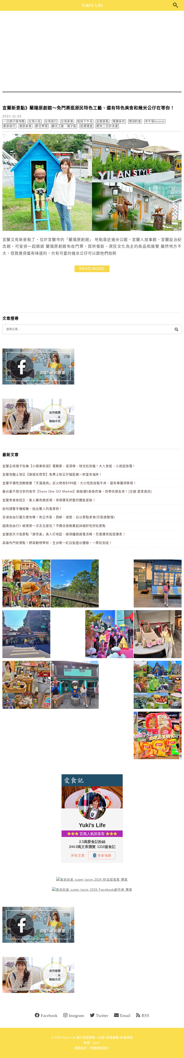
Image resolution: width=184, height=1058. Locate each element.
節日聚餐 (41, 126)
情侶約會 (135, 121)
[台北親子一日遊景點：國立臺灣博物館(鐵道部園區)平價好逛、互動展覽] (158, 584)
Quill (96, 1043)
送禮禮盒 (86, 126)
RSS (145, 1015)
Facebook (49, 1015)
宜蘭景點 (102, 121)
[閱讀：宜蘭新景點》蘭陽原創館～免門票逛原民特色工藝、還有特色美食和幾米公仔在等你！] (92, 230)
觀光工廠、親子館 (64, 126)
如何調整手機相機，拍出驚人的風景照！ (32, 509)
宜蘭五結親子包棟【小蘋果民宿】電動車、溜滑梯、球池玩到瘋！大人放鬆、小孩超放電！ (69, 466)
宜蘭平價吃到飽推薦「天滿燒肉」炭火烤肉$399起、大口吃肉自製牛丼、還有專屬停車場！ (69, 483)
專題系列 (119, 121)
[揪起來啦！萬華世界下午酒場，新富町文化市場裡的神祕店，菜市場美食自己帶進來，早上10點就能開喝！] (26, 685)
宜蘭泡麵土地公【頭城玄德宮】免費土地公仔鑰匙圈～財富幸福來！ (52, 474)
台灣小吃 (35, 121)
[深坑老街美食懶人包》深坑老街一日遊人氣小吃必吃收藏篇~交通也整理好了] (26, 584)
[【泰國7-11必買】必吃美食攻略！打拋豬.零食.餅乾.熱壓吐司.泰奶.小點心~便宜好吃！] (158, 736)
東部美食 (25, 126)
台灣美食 (67, 121)
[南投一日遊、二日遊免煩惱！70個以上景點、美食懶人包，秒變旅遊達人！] (158, 685)
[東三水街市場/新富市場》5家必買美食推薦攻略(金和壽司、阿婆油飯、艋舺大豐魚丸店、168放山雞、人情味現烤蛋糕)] (26, 635)
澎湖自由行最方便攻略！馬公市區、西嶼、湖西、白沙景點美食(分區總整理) (58, 517)
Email (125, 1015)
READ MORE (92, 269)
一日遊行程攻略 (14, 121)
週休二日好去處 (107, 126)
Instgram (76, 1015)
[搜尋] (176, 329)
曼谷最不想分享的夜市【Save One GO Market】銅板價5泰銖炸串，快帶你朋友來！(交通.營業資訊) (77, 491)
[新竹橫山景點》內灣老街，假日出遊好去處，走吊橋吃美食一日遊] (75, 685)
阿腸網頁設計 (99, 1048)
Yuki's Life (92, 5)
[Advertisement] (92, 51)
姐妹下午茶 (85, 121)
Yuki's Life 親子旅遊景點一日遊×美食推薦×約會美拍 (97, 1037)
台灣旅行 (51, 121)
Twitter (102, 1015)
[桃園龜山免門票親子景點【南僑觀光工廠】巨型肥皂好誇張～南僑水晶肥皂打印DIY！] (158, 635)
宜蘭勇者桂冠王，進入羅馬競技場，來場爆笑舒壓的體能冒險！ (49, 500)
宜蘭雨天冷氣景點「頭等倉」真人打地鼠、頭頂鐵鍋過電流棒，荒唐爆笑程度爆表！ (64, 534)
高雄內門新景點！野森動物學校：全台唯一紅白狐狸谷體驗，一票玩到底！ (57, 543)
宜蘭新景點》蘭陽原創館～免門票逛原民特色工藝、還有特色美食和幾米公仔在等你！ (88, 108)
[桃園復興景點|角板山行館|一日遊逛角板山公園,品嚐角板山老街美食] (75, 584)
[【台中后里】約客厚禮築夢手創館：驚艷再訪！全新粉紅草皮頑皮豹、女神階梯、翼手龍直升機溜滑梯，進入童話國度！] (109, 635)
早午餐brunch (155, 121)
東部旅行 (9, 126)
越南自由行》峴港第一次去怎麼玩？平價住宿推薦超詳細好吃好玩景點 (54, 526)
